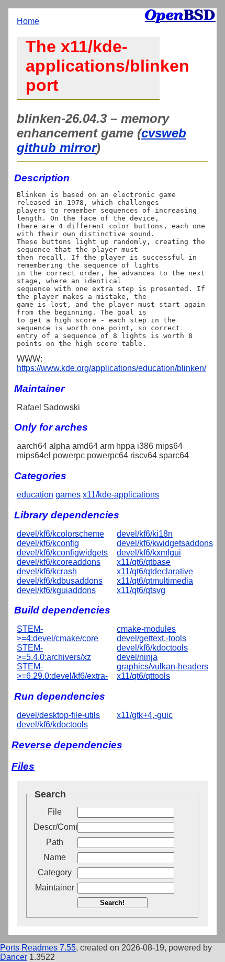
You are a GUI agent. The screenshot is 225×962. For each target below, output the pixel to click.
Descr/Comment (54, 826)
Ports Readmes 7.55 (38, 947)
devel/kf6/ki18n (145, 533)
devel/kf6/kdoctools (152, 647)
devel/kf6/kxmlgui (149, 552)
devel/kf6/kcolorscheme (60, 533)
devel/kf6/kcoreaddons (58, 562)
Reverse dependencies (67, 744)
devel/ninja (137, 657)
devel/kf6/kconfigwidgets (62, 552)
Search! (112, 903)
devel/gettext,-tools (151, 638)
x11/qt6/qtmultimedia (155, 580)
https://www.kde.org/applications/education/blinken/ (111, 368)
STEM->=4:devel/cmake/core (57, 633)
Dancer (13, 957)
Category (55, 872)
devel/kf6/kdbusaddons (60, 580)
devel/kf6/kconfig (48, 543)
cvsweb (163, 133)
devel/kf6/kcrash (47, 571)
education (35, 494)
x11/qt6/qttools (143, 675)
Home (28, 21)
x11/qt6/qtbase (144, 562)
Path (54, 842)
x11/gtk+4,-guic (145, 715)
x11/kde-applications (121, 494)
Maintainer (54, 887)
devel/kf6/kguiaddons (56, 590)
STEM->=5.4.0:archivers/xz (54, 652)
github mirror (56, 148)
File (55, 811)
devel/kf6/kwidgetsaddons (165, 543)
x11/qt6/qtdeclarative (155, 571)
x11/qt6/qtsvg (141, 590)
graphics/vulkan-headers (162, 666)
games (68, 494)
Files (23, 766)
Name (54, 857)
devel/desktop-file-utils (58, 715)
